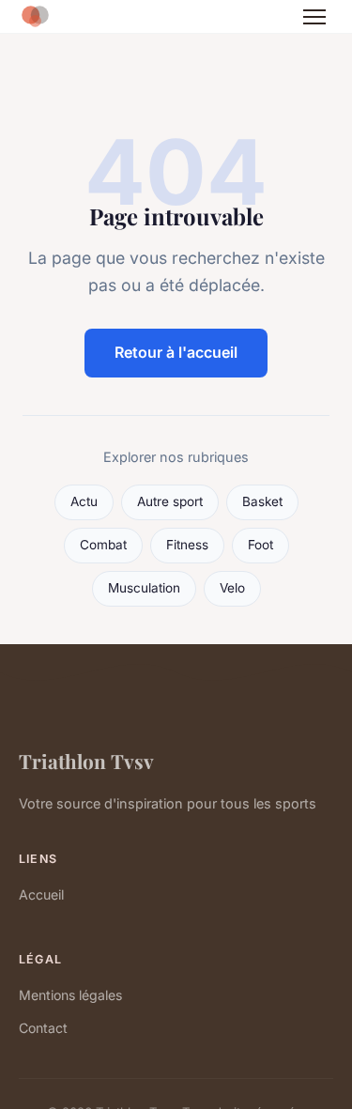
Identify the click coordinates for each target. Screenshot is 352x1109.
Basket (262, 501)
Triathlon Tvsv (86, 760)
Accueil (41, 894)
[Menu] (314, 17)
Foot (260, 544)
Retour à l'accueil (176, 352)
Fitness (187, 544)
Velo (232, 587)
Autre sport (170, 501)
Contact (43, 1028)
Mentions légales (70, 995)
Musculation (144, 587)
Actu (84, 501)
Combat (103, 544)
